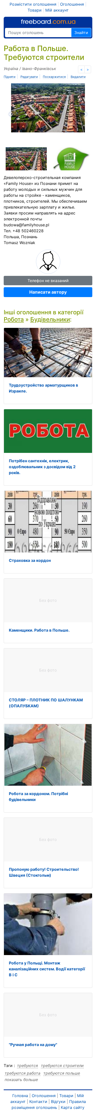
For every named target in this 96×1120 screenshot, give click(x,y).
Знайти (81, 32)
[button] (25, 114)
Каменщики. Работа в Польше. (39, 630)
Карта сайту (72, 1107)
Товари (35, 10)
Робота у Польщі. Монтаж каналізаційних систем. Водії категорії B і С (47, 968)
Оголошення (72, 4)
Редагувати (29, 77)
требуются (27, 1065)
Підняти (10, 77)
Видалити (78, 77)
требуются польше (61, 1073)
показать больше (21, 1079)
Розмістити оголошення (33, 4)
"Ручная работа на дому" (33, 1044)
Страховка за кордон (30, 560)
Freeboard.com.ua (48, 21)
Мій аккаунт (57, 10)
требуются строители (62, 1065)
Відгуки (58, 1101)
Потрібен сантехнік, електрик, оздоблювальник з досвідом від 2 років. (42, 466)
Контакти (38, 1101)
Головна (20, 1095)
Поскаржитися (54, 77)
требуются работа (22, 1073)
